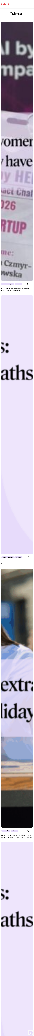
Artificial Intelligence (7, 284)
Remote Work (5, 830)
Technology (18, 284)
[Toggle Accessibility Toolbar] (31, 1033)
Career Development (7, 557)
